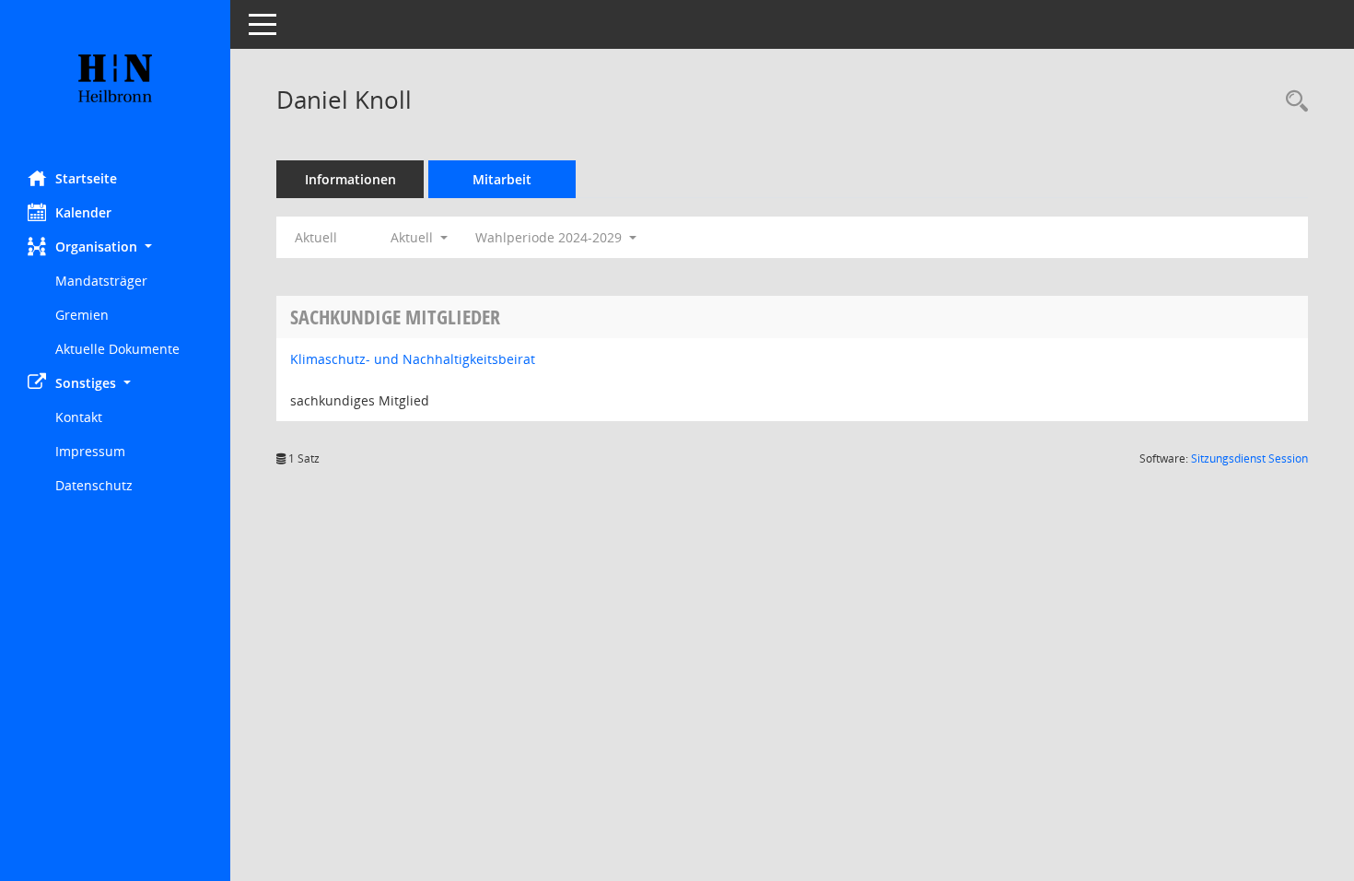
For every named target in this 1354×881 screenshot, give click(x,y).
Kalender (83, 212)
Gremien (82, 314)
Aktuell (316, 237)
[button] (115, 246)
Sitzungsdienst (1249, 458)
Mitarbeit (502, 179)
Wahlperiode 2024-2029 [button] (550, 237)
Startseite (86, 178)
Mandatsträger (101, 280)
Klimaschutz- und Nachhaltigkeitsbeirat (412, 359)
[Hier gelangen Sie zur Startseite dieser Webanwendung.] (115, 78)
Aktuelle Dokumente (117, 349)
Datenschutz (94, 485)
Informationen (350, 179)
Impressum (90, 451)
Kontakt (78, 417)
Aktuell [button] (414, 237)
